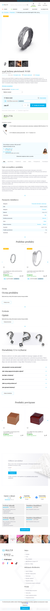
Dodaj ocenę (6, 302)
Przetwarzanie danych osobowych (33, 583)
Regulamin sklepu (29, 580)
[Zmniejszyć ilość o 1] (22, 105)
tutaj (27, 603)
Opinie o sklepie (9, 496)
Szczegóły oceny (17, 75)
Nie (45, 215)
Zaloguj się (12, 472)
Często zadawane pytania (31, 595)
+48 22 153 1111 (9, 148)
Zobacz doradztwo (8, 393)
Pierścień (44, 209)
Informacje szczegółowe (7, 86)
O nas (27, 556)
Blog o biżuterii (29, 559)
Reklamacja (28, 576)
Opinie (29, 161)
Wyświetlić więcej (25, 529)
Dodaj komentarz (7, 321)
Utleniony (44, 218)
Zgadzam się (25, 608)
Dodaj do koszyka (39, 105)
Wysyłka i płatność (30, 578)
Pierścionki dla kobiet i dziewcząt (39, 203)
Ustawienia (25, 605)
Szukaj (27, 5)
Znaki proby (28, 593)
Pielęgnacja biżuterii (30, 597)
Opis (4, 161)
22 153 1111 (7, 554)
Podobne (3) (18, 161)
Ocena (24, 161)
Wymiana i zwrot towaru (31, 573)
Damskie (39, 224)
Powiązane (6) (37, 161)
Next (47, 262)
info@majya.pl (8, 151)
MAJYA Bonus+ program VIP (32, 561)
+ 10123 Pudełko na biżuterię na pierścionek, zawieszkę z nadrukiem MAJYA (28, 126)
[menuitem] (4, 9)
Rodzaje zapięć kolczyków (31, 590)
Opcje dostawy (43, 98)
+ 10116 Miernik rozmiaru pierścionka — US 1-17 (22, 132)
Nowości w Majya (29, 563)
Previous (2, 262)
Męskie (44, 224)
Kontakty (27, 554)
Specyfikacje (10, 161)
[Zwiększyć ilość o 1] (28, 105)
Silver (45, 221)
